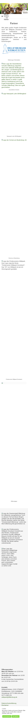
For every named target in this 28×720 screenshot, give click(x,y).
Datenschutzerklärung (9, 703)
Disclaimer (5, 705)
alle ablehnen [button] (16, 716)
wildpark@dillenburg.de (9, 697)
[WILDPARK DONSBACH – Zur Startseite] (14, 8)
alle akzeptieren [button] (6, 716)
